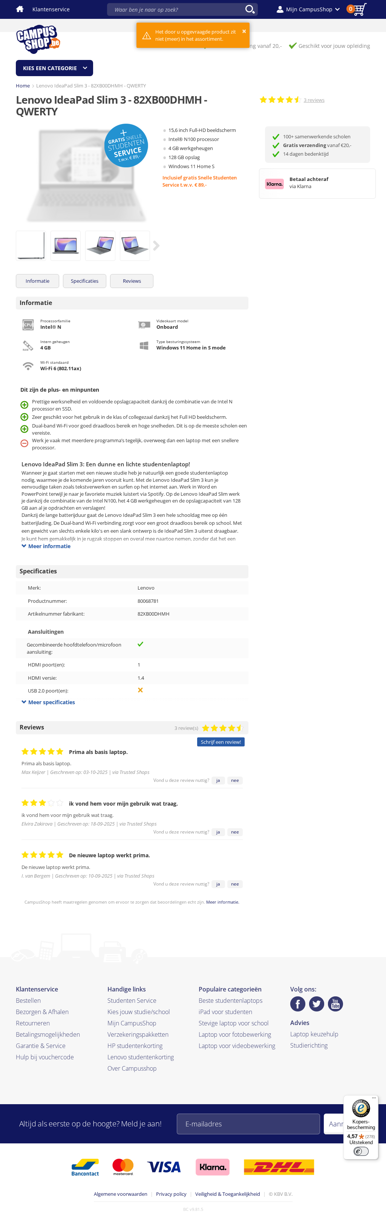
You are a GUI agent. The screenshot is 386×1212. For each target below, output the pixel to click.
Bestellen (28, 1000)
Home (23, 85)
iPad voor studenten (225, 1012)
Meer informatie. (222, 902)
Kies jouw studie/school (138, 1012)
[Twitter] (316, 1003)
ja (218, 780)
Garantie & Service (41, 1046)
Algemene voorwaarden (120, 1194)
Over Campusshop (132, 1068)
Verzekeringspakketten (137, 1034)
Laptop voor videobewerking (237, 1046)
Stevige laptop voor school (234, 1023)
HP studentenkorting (134, 1046)
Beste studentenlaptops (230, 1000)
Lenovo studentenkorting (140, 1057)
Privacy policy (171, 1194)
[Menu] (373, 1099)
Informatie (37, 280)
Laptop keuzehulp (314, 1034)
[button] (308, 9)
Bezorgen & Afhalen (42, 1012)
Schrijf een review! (221, 742)
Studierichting (309, 1045)
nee (235, 780)
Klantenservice (51, 9)
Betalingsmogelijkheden (48, 1034)
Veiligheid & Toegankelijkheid (227, 1194)
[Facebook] (297, 1003)
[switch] (361, 1151)
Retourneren (33, 1023)
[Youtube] (335, 1003)
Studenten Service (131, 1000)
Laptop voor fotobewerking (235, 1034)
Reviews (132, 280)
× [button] (244, 31)
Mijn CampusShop (131, 1023)
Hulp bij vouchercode (45, 1057)
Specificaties (84, 280)
